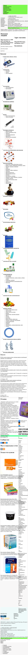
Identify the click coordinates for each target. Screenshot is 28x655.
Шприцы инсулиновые (11, 137)
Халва (7, 180)
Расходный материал (10, 115)
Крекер (7, 313)
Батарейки (8, 135)
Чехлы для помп (9, 117)
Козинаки (8, 169)
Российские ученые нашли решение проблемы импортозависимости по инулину (11, 381)
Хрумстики (8, 181)
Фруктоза (8, 282)
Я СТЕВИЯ (8, 276)
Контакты (5, 13)
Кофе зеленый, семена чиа (11, 319)
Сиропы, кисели (9, 178)
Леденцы (8, 171)
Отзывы (5, 11)
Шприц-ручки (9, 131)
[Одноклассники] (5, 443)
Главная (5, 5)
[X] (3, 443)
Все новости (3, 396)
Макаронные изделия (10, 173)
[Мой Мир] (7, 443)
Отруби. (7, 316)
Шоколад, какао (9, 183)
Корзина (2, 640)
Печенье (7, 174)
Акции (7, 72)
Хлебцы (7, 323)
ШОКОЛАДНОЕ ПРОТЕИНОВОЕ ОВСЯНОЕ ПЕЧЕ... (22, 610)
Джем (7, 167)
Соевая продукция (10, 321)
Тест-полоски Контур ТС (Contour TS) (9, 575)
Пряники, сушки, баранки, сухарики (14, 177)
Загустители (8, 310)
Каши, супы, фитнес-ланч (11, 309)
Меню (2, 641)
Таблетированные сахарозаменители (14, 281)
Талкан (7, 326)
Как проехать (18, 45)
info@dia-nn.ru (4, 613)
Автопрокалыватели (10, 134)
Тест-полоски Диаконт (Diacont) (8, 552)
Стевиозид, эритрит (10, 280)
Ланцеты (8, 133)
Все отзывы (3, 437)
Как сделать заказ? (7, 10)
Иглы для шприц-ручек (11, 132)
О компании (6, 12)
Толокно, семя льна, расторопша (13, 320)
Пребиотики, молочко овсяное (12, 314)
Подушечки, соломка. (10, 176)
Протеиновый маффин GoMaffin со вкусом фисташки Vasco (14, 525)
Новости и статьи (7, 8)
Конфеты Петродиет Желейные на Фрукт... (16, 616)
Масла (7, 315)
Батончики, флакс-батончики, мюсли (14, 164)
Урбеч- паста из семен (10, 312)
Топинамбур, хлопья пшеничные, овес (14, 325)
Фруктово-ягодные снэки (11, 179)
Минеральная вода (10, 172)
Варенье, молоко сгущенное (12, 166)
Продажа (8, 70)
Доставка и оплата (7, 6)
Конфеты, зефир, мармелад (12, 170)
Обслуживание (9, 73)
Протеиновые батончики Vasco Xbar (9, 499)
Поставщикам (6, 7)
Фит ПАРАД (8, 275)
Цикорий (8, 322)
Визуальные (8, 88)
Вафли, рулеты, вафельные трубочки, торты (15, 165)
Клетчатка (8, 317)
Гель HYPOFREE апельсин (7, 474)
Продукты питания (20, 398)
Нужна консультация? (5, 639)
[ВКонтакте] (1, 443)
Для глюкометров (9, 87)
